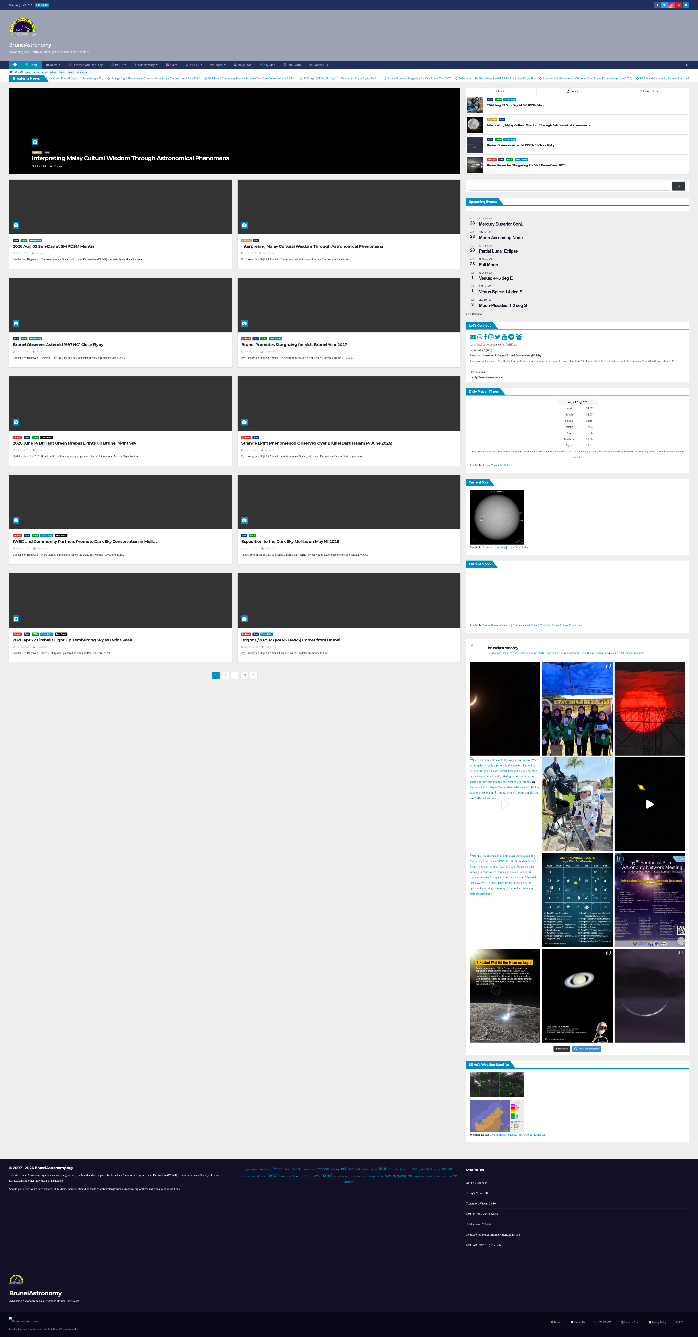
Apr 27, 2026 (251, 548)
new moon (82, 72)
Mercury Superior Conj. (501, 224)
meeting (436, 1170)
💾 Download (243, 65)
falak (357, 1169)
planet (346, 1176)
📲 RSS (679, 1322)
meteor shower (247, 1176)
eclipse (53, 72)
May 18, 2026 (23, 548)
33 (244, 675)
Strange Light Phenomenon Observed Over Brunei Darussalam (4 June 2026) (316, 443)
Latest (502, 91)
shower (371, 1176)
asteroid (254, 1169)
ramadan (355, 1176)
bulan (287, 1169)
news (44, 72)
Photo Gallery (54, 152)
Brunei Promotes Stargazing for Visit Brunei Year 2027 (294, 344)
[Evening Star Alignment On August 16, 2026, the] (505, 708)
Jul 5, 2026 (250, 253)
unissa (445, 1176)
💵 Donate (556, 1322)
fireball (365, 1169)
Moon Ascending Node (500, 237)
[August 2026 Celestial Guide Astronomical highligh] (577, 900)
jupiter (403, 1169)
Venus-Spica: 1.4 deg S (500, 291)
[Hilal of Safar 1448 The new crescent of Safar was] (650, 995)
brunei (71, 72)
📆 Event (171, 65)
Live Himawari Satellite (503, 1134)
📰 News (52, 65)
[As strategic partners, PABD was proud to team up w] (577, 708)
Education (492, 120)
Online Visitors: (475, 1182)
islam (396, 1169)
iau (390, 1169)
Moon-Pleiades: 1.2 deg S (503, 305)
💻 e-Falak (192, 65)
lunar (62, 72)
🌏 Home (31, 65)
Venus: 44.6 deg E (496, 278)
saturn (363, 1176)
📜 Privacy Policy (657, 1322)
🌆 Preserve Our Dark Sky (85, 65)
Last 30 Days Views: (478, 1213)
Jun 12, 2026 (251, 450)
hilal (382, 1169)
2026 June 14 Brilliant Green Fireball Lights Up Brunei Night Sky (74, 443)
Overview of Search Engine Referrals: (489, 1234)
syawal (428, 1176)
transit (437, 1176)
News (35, 152)
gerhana (374, 1169)
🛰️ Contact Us (318, 65)
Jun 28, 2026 (41, 166)
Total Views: (474, 1224)
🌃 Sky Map (267, 65)
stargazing (399, 1176)
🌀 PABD (117, 65)
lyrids (421, 1169)
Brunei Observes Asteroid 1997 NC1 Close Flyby (95, 158)
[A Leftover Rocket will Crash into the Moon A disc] (505, 995)
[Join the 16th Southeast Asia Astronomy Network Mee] (650, 900)
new (288, 1176)
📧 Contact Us (577, 1322)
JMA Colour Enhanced (532, 1134)
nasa (282, 1176)
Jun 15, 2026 (22, 450)
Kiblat (507, 465)
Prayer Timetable (492, 465)
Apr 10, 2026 (251, 647)
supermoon (419, 1176)
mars (428, 1169)
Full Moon (488, 264)
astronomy (266, 1169)
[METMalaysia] (497, 1115)
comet (295, 1169)
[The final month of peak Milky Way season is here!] (505, 804)
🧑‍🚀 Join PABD (292, 65)
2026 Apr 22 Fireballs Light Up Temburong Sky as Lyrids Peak (72, 640)
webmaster (61, 166)
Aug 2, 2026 (22, 253)
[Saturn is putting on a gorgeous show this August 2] (650, 804)
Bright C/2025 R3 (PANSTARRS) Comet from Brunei (290, 640)
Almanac (488, 547)
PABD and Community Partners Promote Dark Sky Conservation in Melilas (85, 541)
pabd (27, 72)
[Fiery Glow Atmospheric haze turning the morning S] (650, 708)
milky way (261, 1176)
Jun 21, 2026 (251, 351)
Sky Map (500, 547)
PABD (43, 152)
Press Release (650, 91)
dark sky (334, 1169)
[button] (687, 65)
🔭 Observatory (145, 65)
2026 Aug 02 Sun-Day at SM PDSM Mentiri (53, 246)
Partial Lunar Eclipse (498, 251)
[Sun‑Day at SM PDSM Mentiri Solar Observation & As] (505, 900)
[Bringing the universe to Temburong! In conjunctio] (577, 804)
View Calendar (474, 314)
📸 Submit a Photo (630, 1322)
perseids (337, 1176)
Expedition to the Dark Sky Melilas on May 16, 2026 (290, 541)
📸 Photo (216, 65)
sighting (379, 1176)
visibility (348, 1181)
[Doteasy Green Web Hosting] (24, 1320)
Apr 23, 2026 (23, 647)
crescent (322, 1169)
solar (388, 1176)
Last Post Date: (475, 1244)
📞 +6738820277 (602, 1322)
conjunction (308, 1169)
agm (247, 1169)
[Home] (15, 65)
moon (36, 72)
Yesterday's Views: (477, 1203)
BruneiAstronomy (30, 44)
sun (410, 1176)
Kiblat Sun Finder (518, 547)
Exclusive (492, 160)
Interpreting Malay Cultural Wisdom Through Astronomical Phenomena (312, 246)
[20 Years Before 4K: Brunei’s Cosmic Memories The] (577, 995)
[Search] (678, 186)
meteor (447, 1169)
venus (453, 1176)
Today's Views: (475, 1193)
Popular (574, 91)
